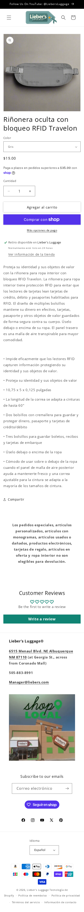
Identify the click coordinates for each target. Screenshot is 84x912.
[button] (9, 18)
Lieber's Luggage (38, 890)
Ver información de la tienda (31, 254)
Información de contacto (60, 902)
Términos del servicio (26, 902)
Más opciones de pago (42, 230)
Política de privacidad (66, 895)
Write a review (42, 619)
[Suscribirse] (67, 788)
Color (7, 138)
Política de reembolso (32, 895)
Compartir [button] (16, 499)
